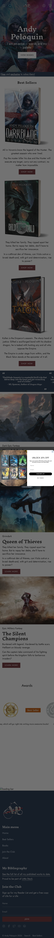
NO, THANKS (40, 478)
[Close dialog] (52, 452)
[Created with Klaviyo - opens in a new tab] (27, 487)
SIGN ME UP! (40, 474)
